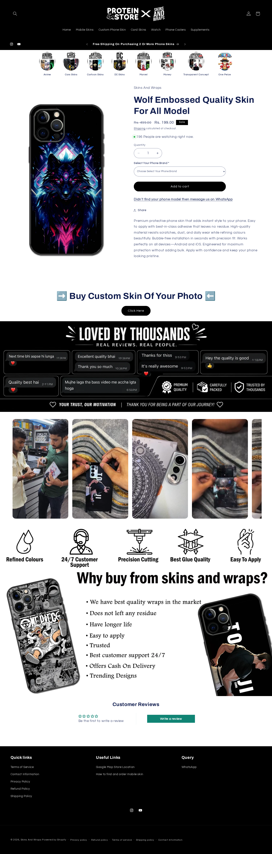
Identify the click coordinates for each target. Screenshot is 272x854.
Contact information (170, 840)
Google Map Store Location (115, 767)
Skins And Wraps (31, 840)
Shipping (139, 128)
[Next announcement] (185, 44)
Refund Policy (20, 788)
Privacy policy (78, 840)
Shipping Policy (21, 796)
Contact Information (25, 774)
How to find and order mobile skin (119, 774)
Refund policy (99, 840)
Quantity (139, 145)
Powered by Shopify (54, 840)
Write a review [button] (171, 718)
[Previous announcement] (87, 44)
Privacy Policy (20, 781)
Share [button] (142, 210)
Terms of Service (22, 767)
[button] (15, 13)
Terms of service (122, 840)
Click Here (136, 310)
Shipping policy (145, 840)
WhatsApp (189, 767)
